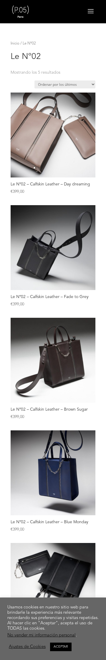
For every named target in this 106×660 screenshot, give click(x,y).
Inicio (15, 43)
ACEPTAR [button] (61, 647)
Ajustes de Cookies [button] (27, 647)
